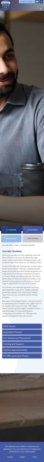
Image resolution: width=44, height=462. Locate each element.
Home (16, 245)
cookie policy (30, 451)
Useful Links (27, 1)
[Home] (5, 5)
